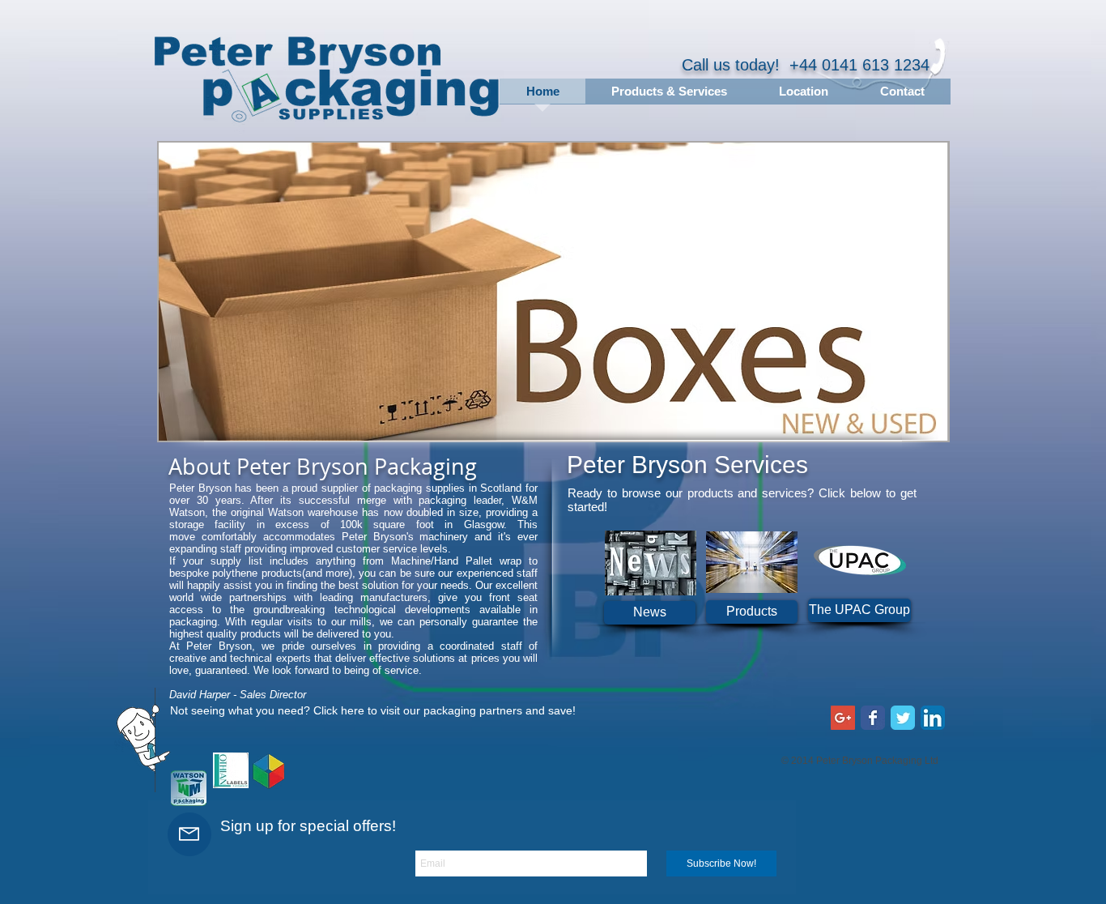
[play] (914, 426)
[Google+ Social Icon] (843, 718)
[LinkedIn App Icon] (933, 718)
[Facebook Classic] (873, 718)
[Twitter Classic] (903, 718)
